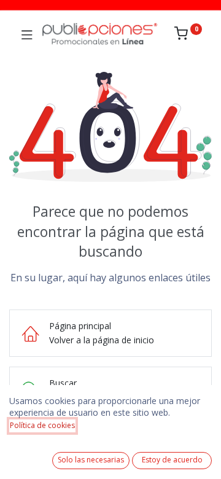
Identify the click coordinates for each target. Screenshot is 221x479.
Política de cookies (42, 425)
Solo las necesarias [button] (91, 459)
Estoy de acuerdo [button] (172, 459)
